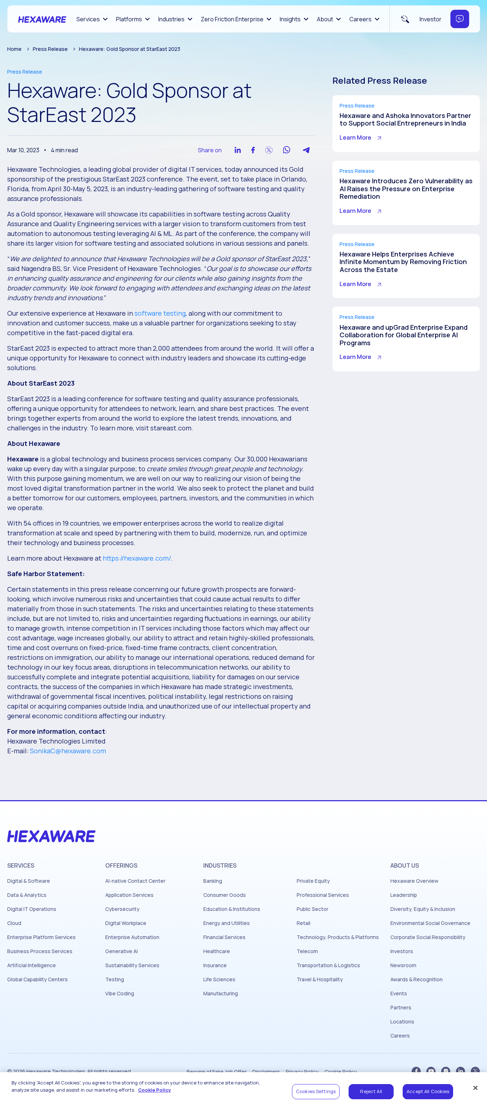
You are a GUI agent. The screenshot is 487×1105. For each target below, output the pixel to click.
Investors (401, 951)
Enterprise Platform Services (41, 937)
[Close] (475, 1088)
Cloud (14, 923)
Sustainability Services (132, 965)
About (325, 19)
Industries (171, 19)
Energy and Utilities (226, 923)
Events (398, 993)
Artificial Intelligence (31, 965)
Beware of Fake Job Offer (217, 1072)
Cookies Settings (316, 1091)
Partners (400, 1007)
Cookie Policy (340, 1072)
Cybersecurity (122, 909)
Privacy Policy (302, 1072)
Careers (360, 19)
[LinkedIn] (460, 1071)
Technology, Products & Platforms (338, 937)
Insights (290, 19)
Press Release (50, 48)
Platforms (129, 19)
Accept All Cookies (428, 1091)
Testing (114, 979)
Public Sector (312, 909)
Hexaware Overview (414, 881)
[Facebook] (416, 1071)
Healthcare (216, 951)
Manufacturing (220, 993)
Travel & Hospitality (320, 979)
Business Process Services (39, 951)
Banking (212, 881)
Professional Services (323, 895)
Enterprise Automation (132, 937)
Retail (303, 923)
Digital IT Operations (31, 909)
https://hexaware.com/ (137, 558)
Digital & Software (28, 881)
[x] (475, 1071)
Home (14, 48)
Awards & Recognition (416, 979)
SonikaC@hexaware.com (68, 750)
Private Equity (313, 881)
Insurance (215, 965)
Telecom (307, 951)
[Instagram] (445, 1071)
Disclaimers (266, 1072)
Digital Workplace (125, 923)
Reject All (371, 1091)
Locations (402, 1021)
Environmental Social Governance (430, 923)
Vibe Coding (119, 993)
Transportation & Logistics (328, 965)
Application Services (129, 895)
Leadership (403, 895)
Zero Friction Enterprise (232, 19)
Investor (431, 19)
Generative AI (121, 951)
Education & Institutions (231, 909)
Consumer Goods (224, 895)
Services (88, 19)
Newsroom (403, 965)
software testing (160, 313)
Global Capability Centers (37, 979)
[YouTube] (430, 1071)
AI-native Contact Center (135, 881)
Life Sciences (219, 979)
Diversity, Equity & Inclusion (422, 909)
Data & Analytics (27, 895)
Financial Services (224, 937)
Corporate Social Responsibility (427, 937)
